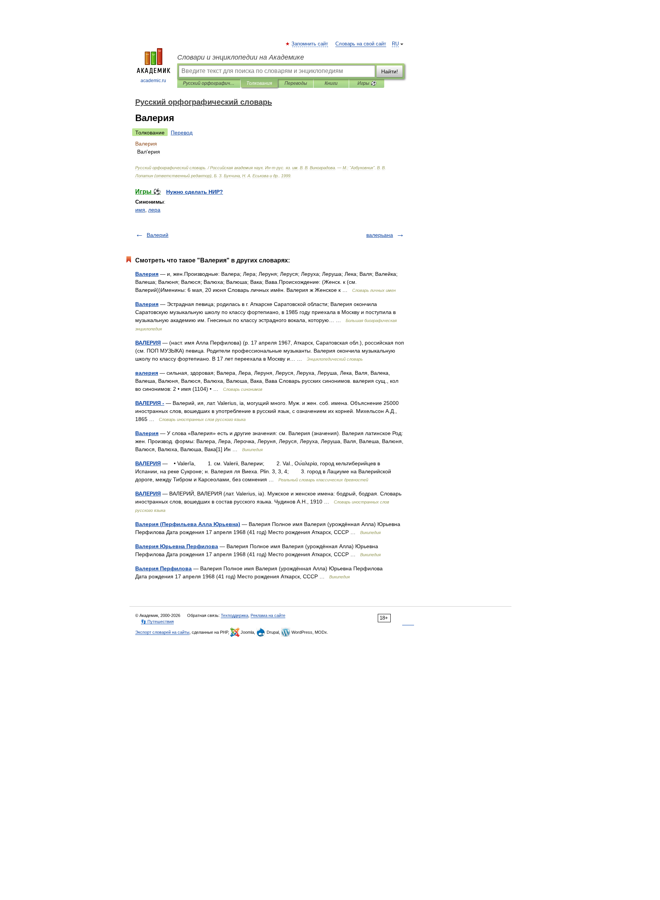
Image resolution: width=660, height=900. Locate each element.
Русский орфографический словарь (209, 83)
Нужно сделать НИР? (194, 192)
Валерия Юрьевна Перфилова (176, 546)
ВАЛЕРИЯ (148, 343)
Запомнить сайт (310, 44)
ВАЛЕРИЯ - (149, 403)
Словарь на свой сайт (360, 44)
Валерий (157, 235)
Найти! (389, 71)
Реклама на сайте (268, 615)
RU (395, 44)
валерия (146, 373)
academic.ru (153, 80)
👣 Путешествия (157, 621)
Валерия (147, 274)
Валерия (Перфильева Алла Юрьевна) (187, 524)
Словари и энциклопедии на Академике (240, 57)
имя (140, 210)
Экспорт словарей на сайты (162, 632)
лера (154, 210)
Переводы (296, 83)
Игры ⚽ (367, 83)
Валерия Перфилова (163, 568)
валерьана (379, 235)
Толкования (259, 83)
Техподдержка (234, 615)
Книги (331, 83)
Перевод (181, 132)
